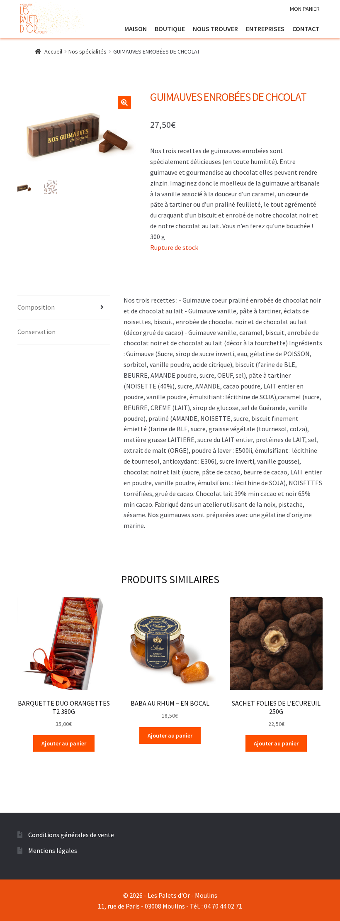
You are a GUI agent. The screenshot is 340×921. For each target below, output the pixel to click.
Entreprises (265, 28)
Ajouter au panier (63, 743)
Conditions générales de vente (71, 835)
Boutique (170, 28)
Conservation (36, 331)
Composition (36, 307)
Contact (306, 28)
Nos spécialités (87, 51)
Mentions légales (52, 850)
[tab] (63, 308)
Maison (135, 28)
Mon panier (305, 8)
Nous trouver (215, 28)
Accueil (53, 51)
